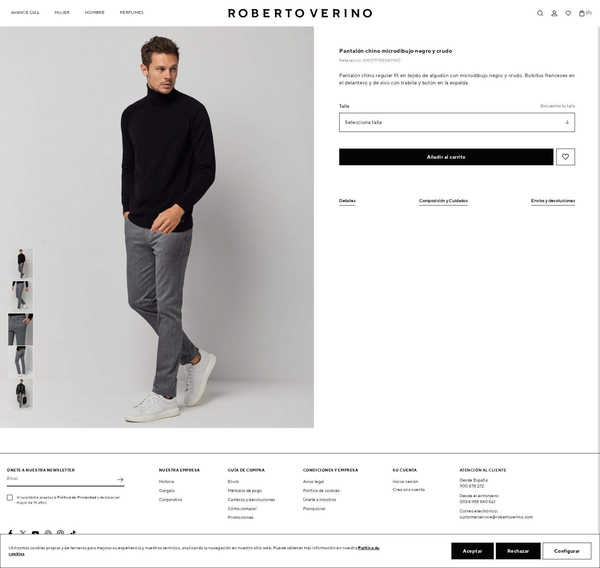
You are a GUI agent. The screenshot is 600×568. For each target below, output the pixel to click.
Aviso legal (313, 481)
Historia (166, 481)
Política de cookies (321, 490)
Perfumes (132, 12)
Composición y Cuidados (443, 201)
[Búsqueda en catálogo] (540, 13)
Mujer (62, 12)
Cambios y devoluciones (251, 499)
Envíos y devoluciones (553, 201)
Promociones (241, 517)
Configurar (567, 551)
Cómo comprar (242, 508)
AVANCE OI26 (25, 12)
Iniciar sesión (405, 481)
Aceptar (472, 551)
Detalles (347, 201)
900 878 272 (472, 485)
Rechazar (518, 551)
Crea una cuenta (409, 489)
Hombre (95, 12)
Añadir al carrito (446, 157)
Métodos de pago (245, 490)
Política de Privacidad (76, 497)
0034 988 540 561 (477, 501)
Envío (233, 481)
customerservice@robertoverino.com (496, 516)
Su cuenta (405, 470)
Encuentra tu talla (558, 105)
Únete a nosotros (319, 499)
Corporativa (170, 499)
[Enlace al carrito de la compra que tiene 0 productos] (582, 13)
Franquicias (314, 508)
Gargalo (167, 490)
